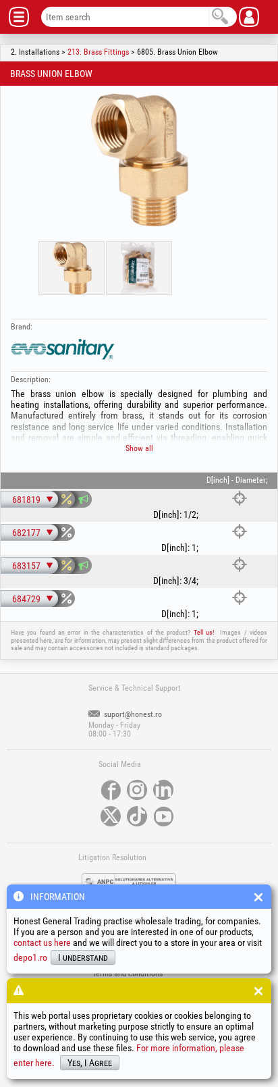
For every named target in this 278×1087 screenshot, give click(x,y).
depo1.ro (30, 957)
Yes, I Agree (89, 1062)
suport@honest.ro (132, 714)
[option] (139, 160)
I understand (83, 957)
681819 (26, 499)
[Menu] (24, 17)
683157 (26, 565)
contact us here (42, 942)
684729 (26, 598)
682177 (26, 532)
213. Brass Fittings (98, 52)
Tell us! (204, 632)
